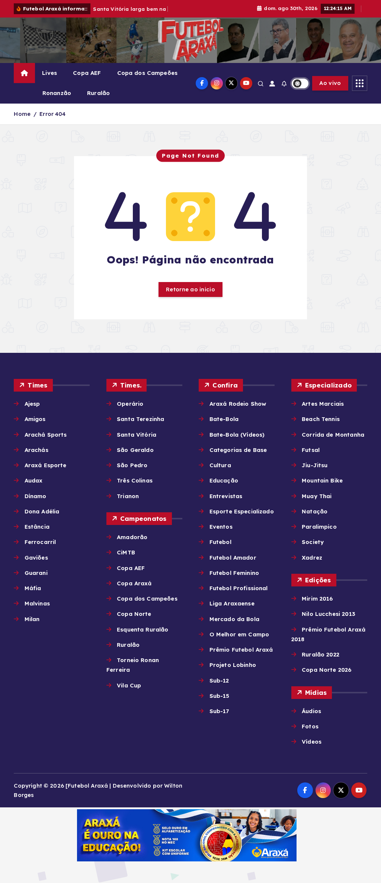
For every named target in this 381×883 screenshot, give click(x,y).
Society (313, 541)
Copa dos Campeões (147, 72)
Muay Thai (317, 496)
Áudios (311, 711)
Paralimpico (319, 526)
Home (22, 113)
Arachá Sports (46, 434)
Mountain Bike (322, 480)
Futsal (311, 449)
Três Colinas (135, 480)
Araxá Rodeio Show (237, 403)
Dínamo (35, 496)
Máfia (33, 588)
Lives (49, 72)
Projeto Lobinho (232, 664)
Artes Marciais (323, 403)
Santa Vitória (136, 434)
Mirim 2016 (317, 598)
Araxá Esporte (45, 465)
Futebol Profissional (238, 588)
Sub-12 (219, 680)
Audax (33, 480)
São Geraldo (135, 449)
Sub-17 (219, 711)
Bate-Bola (223, 418)
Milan (32, 619)
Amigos (35, 418)
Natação (314, 511)
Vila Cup (129, 685)
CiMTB (126, 552)
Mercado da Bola (234, 619)
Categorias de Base (238, 449)
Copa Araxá (134, 583)
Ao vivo (330, 82)
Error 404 (52, 113)
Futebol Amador (232, 557)
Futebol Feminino (234, 572)
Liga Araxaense (231, 603)
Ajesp (32, 403)
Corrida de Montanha (333, 434)
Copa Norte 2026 (327, 669)
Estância (37, 526)
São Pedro (132, 465)
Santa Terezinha (140, 418)
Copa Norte (134, 613)
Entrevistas (225, 496)
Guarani (36, 572)
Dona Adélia (42, 511)
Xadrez (312, 557)
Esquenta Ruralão (142, 629)
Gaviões (36, 557)
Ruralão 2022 (320, 654)
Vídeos (311, 741)
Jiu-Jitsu (314, 465)
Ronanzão (56, 92)
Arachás (36, 449)
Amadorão (132, 537)
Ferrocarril (40, 541)
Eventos (220, 526)
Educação (223, 480)
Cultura (220, 465)
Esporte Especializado (241, 511)
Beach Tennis (321, 418)
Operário (130, 403)
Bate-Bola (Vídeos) (237, 434)
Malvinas (37, 603)
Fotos (310, 726)
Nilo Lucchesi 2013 (328, 613)
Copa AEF (87, 72)
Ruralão (98, 92)
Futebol (220, 541)
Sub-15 (219, 695)
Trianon (128, 496)
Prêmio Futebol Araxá (241, 649)
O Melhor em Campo (239, 634)
